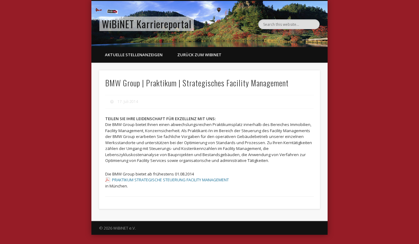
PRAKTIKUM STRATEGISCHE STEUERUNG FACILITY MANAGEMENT (170, 180)
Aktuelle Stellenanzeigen (134, 54)
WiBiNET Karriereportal (146, 24)
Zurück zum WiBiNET (199, 54)
